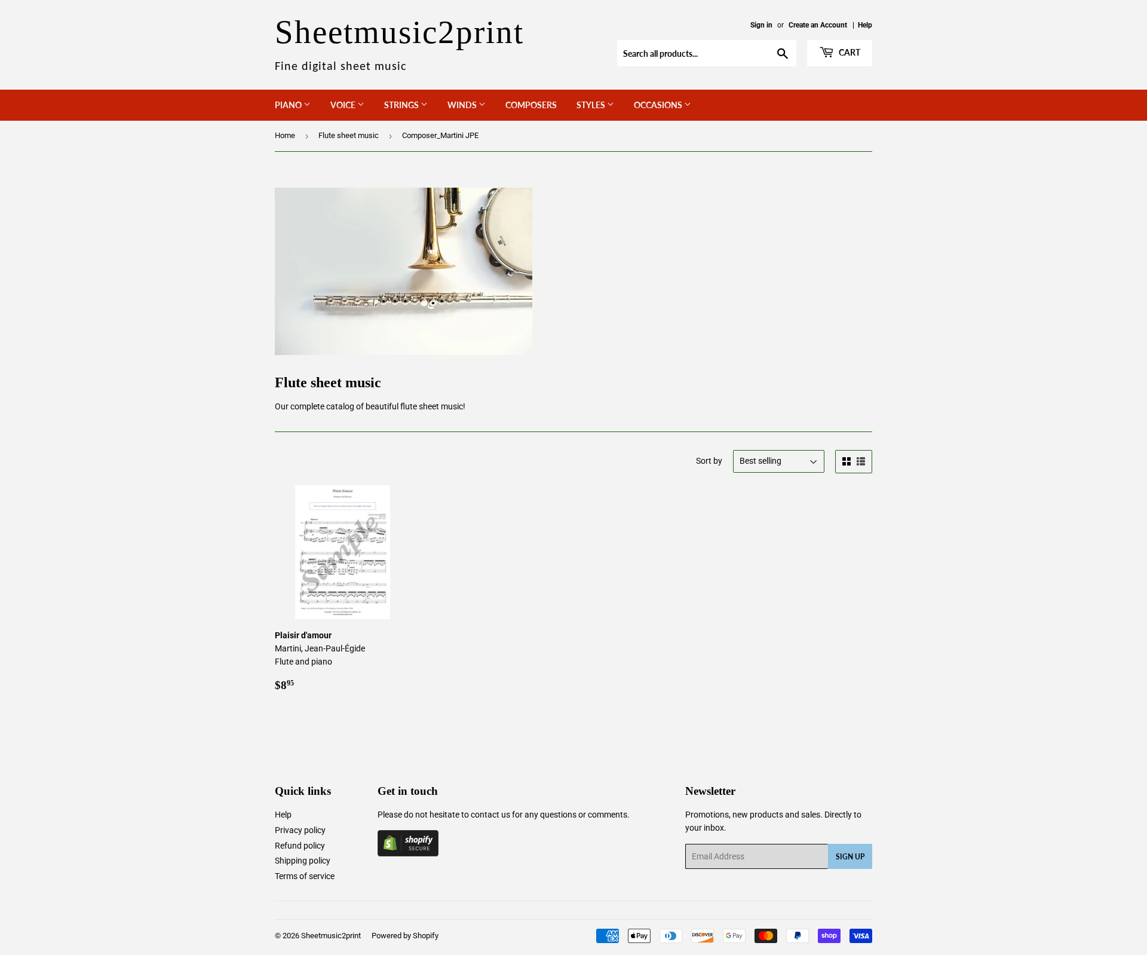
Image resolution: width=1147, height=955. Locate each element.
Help (865, 25)
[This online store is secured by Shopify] (408, 853)
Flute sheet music (348, 135)
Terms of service (305, 876)
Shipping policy (302, 860)
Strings (402, 105)
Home (285, 135)
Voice (343, 105)
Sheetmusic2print (331, 935)
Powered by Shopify (405, 935)
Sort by (709, 461)
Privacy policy (300, 830)
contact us (490, 814)
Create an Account (818, 25)
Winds (463, 105)
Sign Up (850, 856)
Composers (531, 105)
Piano (289, 105)
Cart (848, 52)
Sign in (761, 25)
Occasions (659, 105)
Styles (591, 105)
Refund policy (300, 845)
